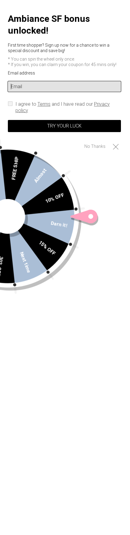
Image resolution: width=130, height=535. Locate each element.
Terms (43, 104)
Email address (21, 73)
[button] (115, 146)
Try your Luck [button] (64, 126)
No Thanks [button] (95, 146)
